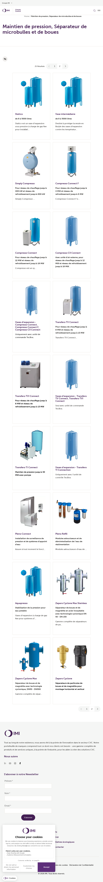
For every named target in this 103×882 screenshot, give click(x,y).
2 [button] (59, 66)
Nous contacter (56, 847)
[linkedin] (5, 763)
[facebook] (20, 763)
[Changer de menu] (98, 10)
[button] (49, 66)
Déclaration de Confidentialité (81, 865)
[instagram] (15, 763)
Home (26, 16)
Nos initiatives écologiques (61, 842)
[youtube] (10, 763)
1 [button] (54, 66)
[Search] (94, 10)
